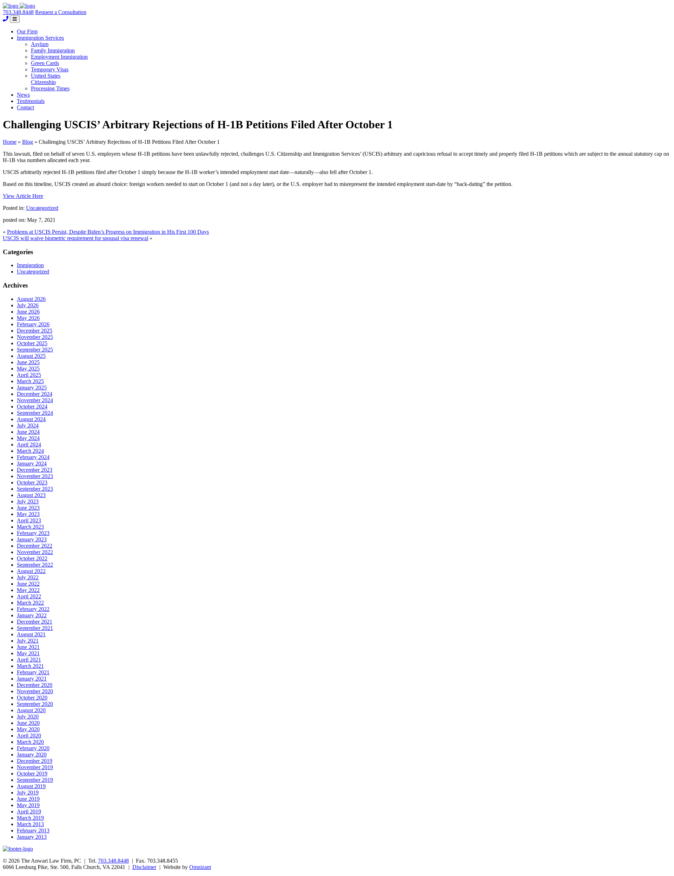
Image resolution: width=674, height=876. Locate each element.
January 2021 (32, 679)
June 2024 (28, 432)
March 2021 (30, 666)
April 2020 (29, 736)
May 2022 (28, 590)
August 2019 (31, 786)
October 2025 (32, 343)
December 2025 (34, 331)
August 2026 (31, 299)
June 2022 (28, 584)
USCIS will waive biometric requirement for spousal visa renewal (75, 238)
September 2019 (35, 780)
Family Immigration (53, 50)
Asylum (39, 44)
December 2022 (34, 546)
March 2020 (30, 742)
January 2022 (32, 615)
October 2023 (32, 482)
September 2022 (35, 565)
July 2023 (28, 501)
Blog (27, 142)
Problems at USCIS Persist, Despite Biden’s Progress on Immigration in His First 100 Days (108, 232)
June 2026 (28, 312)
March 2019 (30, 818)
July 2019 (28, 793)
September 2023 (35, 489)
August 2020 (31, 710)
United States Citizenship (45, 79)
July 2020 (28, 717)
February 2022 (33, 609)
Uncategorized (42, 208)
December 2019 (34, 761)
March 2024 (30, 451)
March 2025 (30, 381)
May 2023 (28, 514)
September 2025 (35, 350)
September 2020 (35, 704)
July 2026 (28, 305)
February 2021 (33, 672)
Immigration (30, 265)
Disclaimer (144, 867)
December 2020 (34, 685)
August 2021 (31, 634)
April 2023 (29, 520)
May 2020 (28, 729)
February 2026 (33, 324)
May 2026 (28, 318)
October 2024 (32, 407)
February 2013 (33, 830)
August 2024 (31, 419)
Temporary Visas (49, 69)
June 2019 (28, 799)
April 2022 (29, 596)
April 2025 (29, 375)
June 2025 (28, 362)
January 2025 (32, 388)
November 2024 (35, 400)
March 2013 (30, 824)
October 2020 (32, 698)
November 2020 (35, 691)
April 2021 (29, 660)
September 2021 (35, 628)
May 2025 (28, 369)
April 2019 (29, 811)
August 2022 (31, 571)
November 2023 (35, 476)
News (23, 95)
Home (9, 142)
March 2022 (30, 603)
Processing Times (50, 88)
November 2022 (35, 552)
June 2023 (28, 508)
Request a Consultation (60, 12)
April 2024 (29, 444)
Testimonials (31, 101)
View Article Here (23, 196)
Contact (25, 107)
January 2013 (32, 837)
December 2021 (34, 622)
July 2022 (28, 577)
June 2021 (28, 647)
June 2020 (28, 723)
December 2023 (34, 470)
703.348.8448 (18, 12)
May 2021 (28, 653)
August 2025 (31, 356)
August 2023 (31, 495)
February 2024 (33, 457)
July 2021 (28, 641)
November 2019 (35, 767)
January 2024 (32, 463)
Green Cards (45, 63)
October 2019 (32, 774)
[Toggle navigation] (15, 19)
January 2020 (32, 755)
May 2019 (28, 805)
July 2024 (28, 426)
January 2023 (32, 539)
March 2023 (30, 527)
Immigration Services (40, 38)
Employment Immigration (59, 57)
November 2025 (35, 337)
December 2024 (34, 394)
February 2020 (33, 748)
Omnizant (200, 867)
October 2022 (32, 558)
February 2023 (33, 533)
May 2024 (28, 438)
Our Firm (27, 31)
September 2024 (35, 413)
